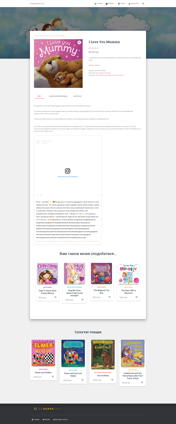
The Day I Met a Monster (128, 291)
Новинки (107, 73)
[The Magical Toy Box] (101, 273)
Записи (122, 3)
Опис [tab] (39, 96)
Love (116, 75)
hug (113, 75)
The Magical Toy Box (101, 291)
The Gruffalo (103, 375)
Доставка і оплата (61, 419)
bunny (104, 75)
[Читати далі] (55, 297)
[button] (79, 42)
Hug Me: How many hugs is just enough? (74, 293)
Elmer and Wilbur (43, 372)
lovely (120, 75)
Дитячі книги (49, 36)
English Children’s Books (55, 241)
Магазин (111, 3)
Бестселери (98, 372)
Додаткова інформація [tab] (58, 96)
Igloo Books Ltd (94, 48)
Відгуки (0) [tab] (78, 96)
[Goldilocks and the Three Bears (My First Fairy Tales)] (132, 353)
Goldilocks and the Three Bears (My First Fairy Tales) (133, 376)
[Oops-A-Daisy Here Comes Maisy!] (47, 273)
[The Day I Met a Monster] (128, 273)
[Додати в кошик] (82, 300)
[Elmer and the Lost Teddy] (73, 353)
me (123, 75)
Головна (100, 3)
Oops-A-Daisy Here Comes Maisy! (47, 291)
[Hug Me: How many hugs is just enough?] (74, 273)
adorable (99, 75)
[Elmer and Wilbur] (43, 353)
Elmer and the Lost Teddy (73, 374)
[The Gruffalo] (103, 354)
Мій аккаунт (135, 3)
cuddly (109, 75)
